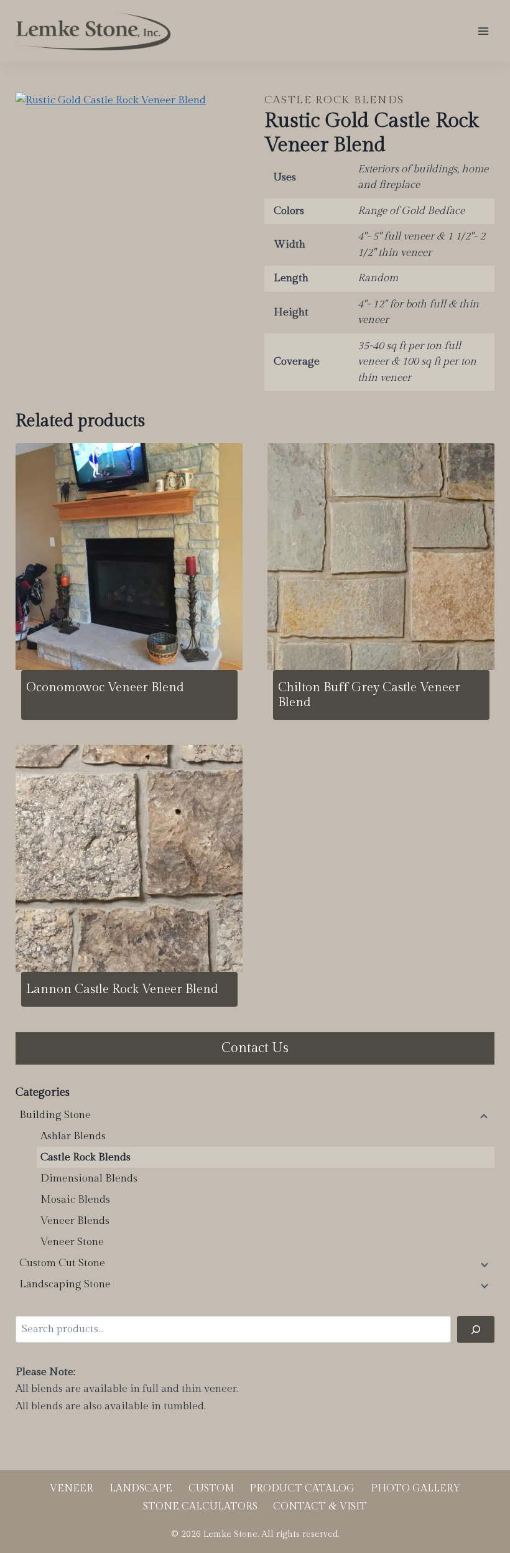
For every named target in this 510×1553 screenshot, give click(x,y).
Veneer (71, 1489)
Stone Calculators (200, 1507)
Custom (211, 1489)
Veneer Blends (74, 1221)
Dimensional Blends (88, 1178)
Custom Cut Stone (62, 1263)
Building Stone (55, 1115)
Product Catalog (302, 1489)
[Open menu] (482, 30)
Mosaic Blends (75, 1199)
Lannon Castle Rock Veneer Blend (122, 989)
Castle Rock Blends (334, 100)
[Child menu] (483, 1115)
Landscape (140, 1489)
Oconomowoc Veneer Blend (105, 687)
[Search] (475, 1329)
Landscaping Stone (65, 1284)
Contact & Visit (320, 1507)
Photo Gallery (415, 1489)
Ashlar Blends (73, 1136)
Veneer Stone (72, 1242)
